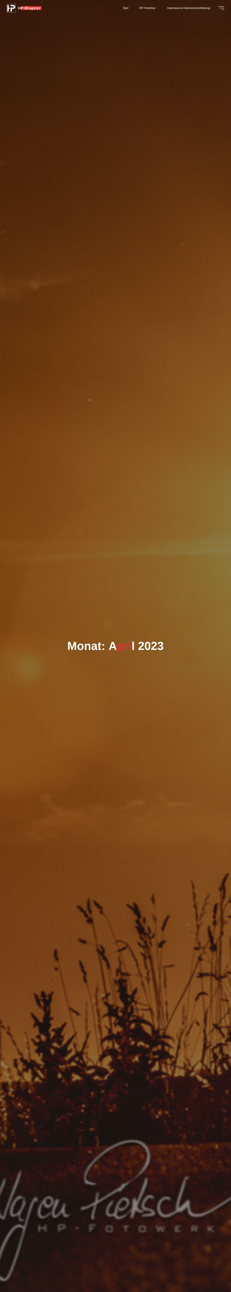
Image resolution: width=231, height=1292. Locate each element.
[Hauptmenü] (221, 8)
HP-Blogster (29, 8)
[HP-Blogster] (11, 8)
